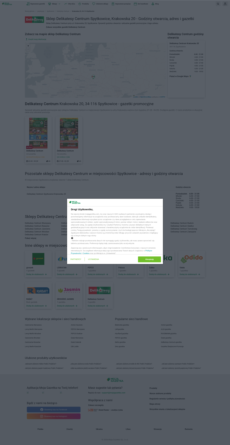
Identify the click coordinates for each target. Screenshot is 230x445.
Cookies (86, 253)
